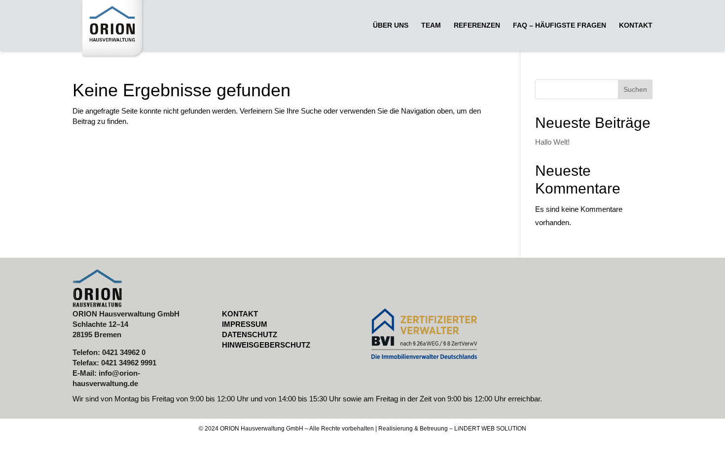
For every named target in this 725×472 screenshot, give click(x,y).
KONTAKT (240, 314)
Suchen (635, 89)
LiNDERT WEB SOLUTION (490, 428)
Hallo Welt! (552, 142)
